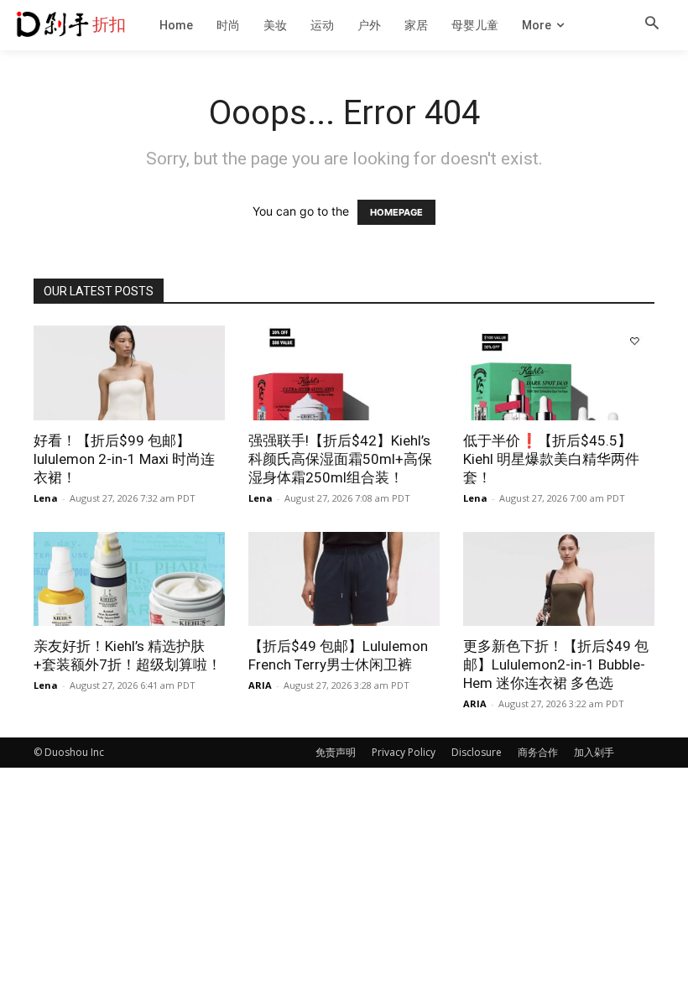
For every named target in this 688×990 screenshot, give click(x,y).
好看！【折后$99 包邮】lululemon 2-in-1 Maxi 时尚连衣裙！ (124, 459)
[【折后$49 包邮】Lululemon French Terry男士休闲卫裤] (344, 579)
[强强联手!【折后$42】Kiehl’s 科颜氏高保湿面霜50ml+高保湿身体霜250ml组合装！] (344, 373)
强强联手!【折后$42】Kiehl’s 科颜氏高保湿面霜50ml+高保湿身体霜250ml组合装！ (340, 459)
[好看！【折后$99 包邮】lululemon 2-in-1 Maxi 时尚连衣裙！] (129, 373)
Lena (46, 498)
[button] (652, 24)
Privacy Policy (403, 752)
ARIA (260, 685)
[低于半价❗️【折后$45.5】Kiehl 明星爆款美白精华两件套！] (558, 373)
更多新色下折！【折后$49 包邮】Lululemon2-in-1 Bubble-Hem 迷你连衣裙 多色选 (556, 664)
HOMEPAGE (396, 212)
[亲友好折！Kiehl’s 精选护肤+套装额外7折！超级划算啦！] (129, 579)
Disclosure (476, 752)
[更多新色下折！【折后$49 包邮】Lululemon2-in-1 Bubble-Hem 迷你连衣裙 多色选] (558, 579)
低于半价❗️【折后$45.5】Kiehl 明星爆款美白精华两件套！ (551, 459)
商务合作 (538, 752)
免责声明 (335, 752)
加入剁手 (594, 752)
